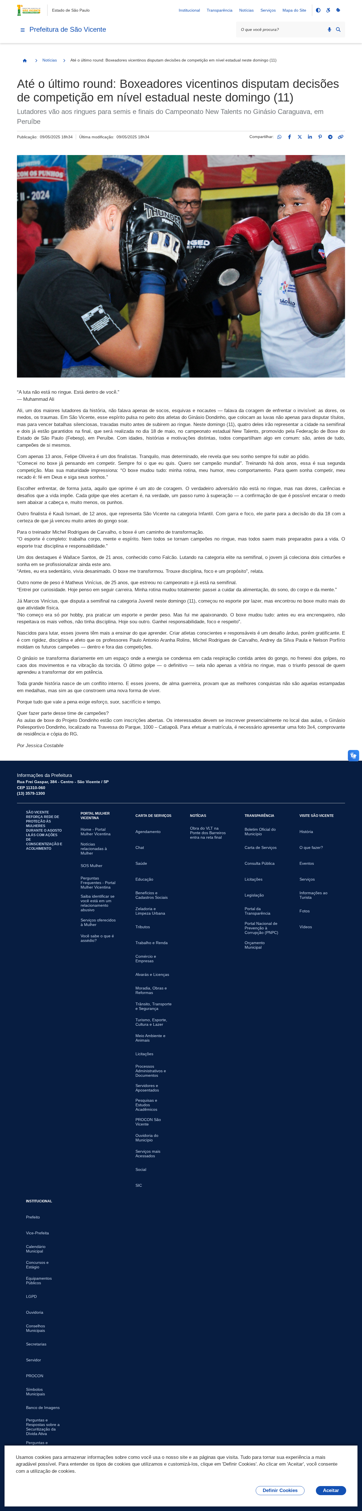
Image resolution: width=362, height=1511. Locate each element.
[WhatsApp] (279, 136)
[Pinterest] (320, 136)
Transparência (219, 10)
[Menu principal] (22, 30)
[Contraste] (317, 10)
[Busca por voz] (329, 29)
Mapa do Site (294, 10)
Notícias (246, 10)
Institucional (189, 10)
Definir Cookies (280, 1490)
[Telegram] (330, 136)
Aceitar (331, 1490)
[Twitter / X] (299, 136)
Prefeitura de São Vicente (67, 29)
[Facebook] (289, 136)
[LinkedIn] (309, 136)
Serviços (268, 10)
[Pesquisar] (338, 29)
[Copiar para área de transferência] (340, 136)
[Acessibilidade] (328, 10)
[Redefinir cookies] (338, 10)
